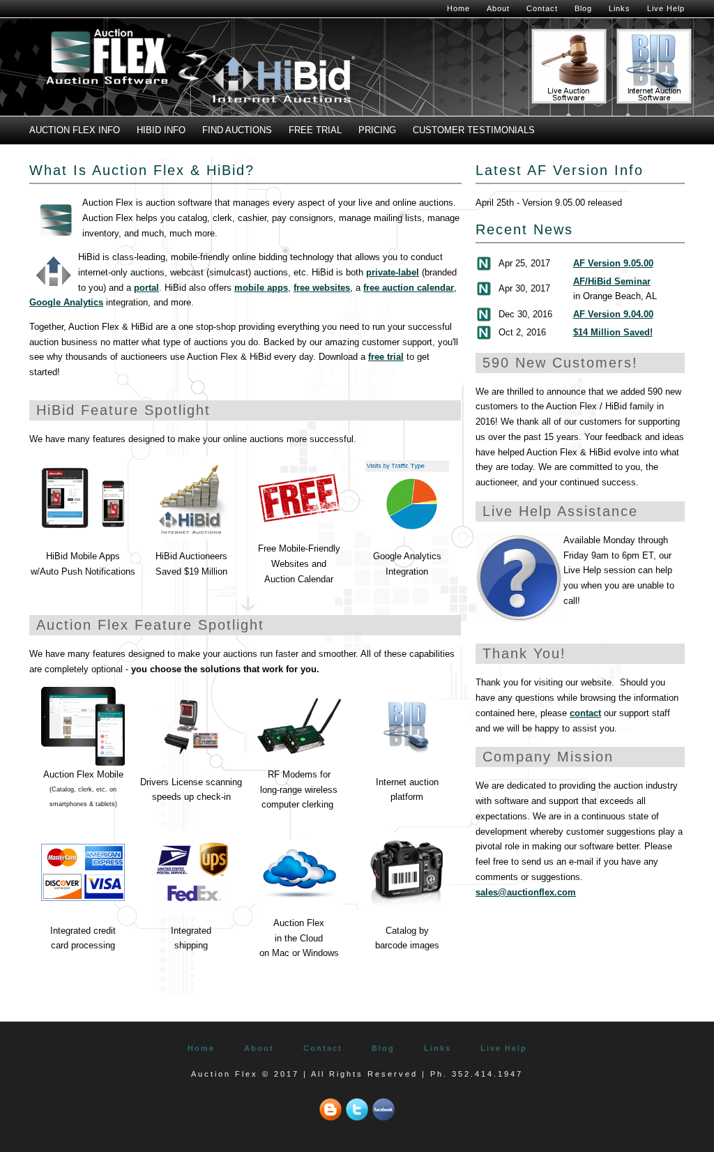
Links (619, 8)
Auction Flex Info (74, 130)
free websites (322, 287)
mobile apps (261, 287)
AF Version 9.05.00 (613, 263)
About (498, 8)
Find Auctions (237, 130)
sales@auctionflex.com (526, 892)
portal (146, 287)
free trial (386, 356)
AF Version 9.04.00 (613, 314)
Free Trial (315, 130)
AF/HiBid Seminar (612, 281)
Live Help (666, 8)
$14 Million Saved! (613, 332)
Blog (583, 8)
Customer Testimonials (474, 130)
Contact (542, 8)
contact (585, 713)
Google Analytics (66, 302)
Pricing (377, 130)
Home (458, 8)
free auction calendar (408, 287)
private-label (392, 272)
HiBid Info (161, 130)
